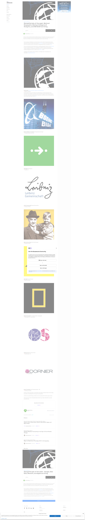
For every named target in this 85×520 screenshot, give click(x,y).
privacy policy (30, 271)
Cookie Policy (3, 518)
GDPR (6, 518)
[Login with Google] (42, 268)
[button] (83, 513)
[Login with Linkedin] (42, 265)
